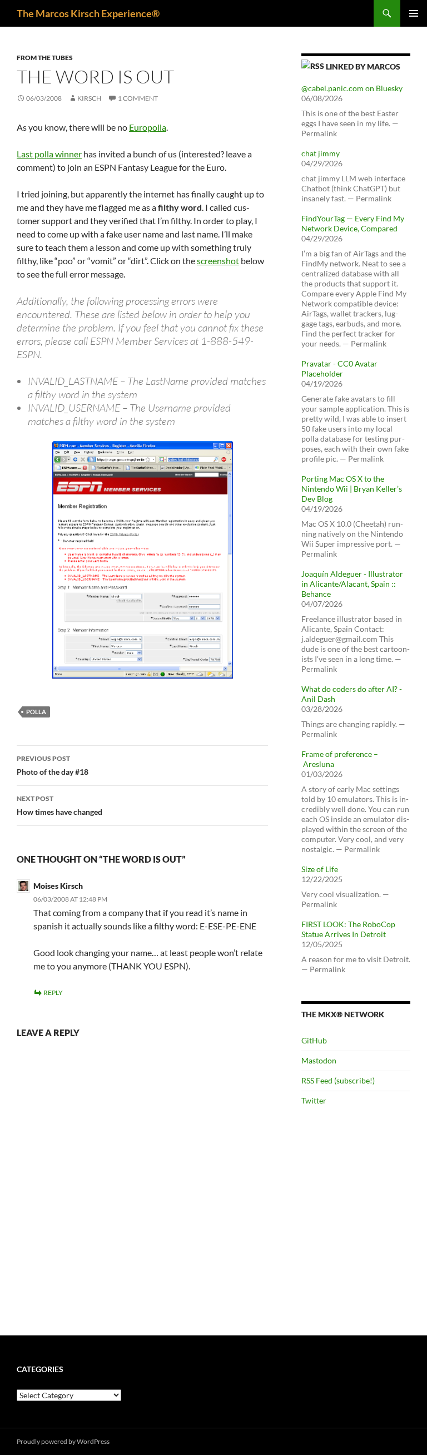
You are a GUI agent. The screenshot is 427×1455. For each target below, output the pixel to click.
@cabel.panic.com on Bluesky (352, 88)
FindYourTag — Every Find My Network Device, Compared (352, 223)
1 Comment (138, 98)
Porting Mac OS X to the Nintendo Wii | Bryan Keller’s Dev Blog (351, 488)
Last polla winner (49, 154)
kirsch (89, 98)
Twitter (313, 1100)
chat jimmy (320, 153)
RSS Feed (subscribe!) (338, 1080)
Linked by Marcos (363, 66)
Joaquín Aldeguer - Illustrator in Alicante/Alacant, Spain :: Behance (352, 583)
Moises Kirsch (58, 885)
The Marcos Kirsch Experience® (88, 13)
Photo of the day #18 (52, 765)
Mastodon (318, 1060)
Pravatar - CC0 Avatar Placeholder (339, 368)
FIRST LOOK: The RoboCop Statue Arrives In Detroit (348, 929)
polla (36, 711)
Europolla (147, 127)
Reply (53, 992)
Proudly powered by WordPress (63, 1441)
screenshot (218, 260)
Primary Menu (413, 13)
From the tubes (45, 57)
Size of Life (319, 869)
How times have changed (59, 805)
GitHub (314, 1040)
